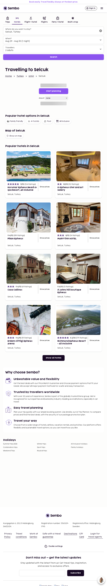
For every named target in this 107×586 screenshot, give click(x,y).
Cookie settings (56, 546)
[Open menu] (102, 8)
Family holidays (77, 447)
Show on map (15, 136)
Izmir (31, 76)
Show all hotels (53, 358)
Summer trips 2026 (10, 444)
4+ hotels (35, 121)
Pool (49, 121)
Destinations (70, 534)
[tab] (7, 20)
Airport (41, 98)
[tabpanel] (53, 43)
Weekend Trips (9, 451)
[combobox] (51, 32)
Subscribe (75, 573)
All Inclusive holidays (79, 444)
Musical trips (42, 451)
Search (53, 57)
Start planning (53, 91)
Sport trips (41, 447)
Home (8, 76)
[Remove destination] (100, 30)
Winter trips (41, 444)
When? (8, 38)
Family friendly (16, 121)
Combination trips (10, 447)
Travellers (9, 47)
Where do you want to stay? (18, 29)
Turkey (20, 76)
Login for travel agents (95, 535)
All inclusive (65, 121)
